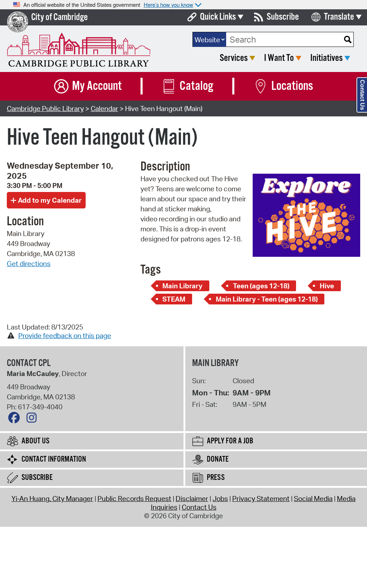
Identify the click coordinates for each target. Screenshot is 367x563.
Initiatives (326, 58)
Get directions (29, 263)
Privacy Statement (261, 498)
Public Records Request (134, 498)
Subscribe (283, 17)
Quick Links (218, 17)
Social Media (313, 498)
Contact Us (199, 507)
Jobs (220, 498)
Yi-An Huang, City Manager (52, 498)
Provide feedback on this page (64, 335)
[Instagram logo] (33, 419)
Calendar (104, 108)
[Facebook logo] (16, 419)
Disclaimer (192, 498)
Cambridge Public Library (45, 108)
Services (234, 58)
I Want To (279, 58)
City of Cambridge (59, 17)
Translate (339, 17)
